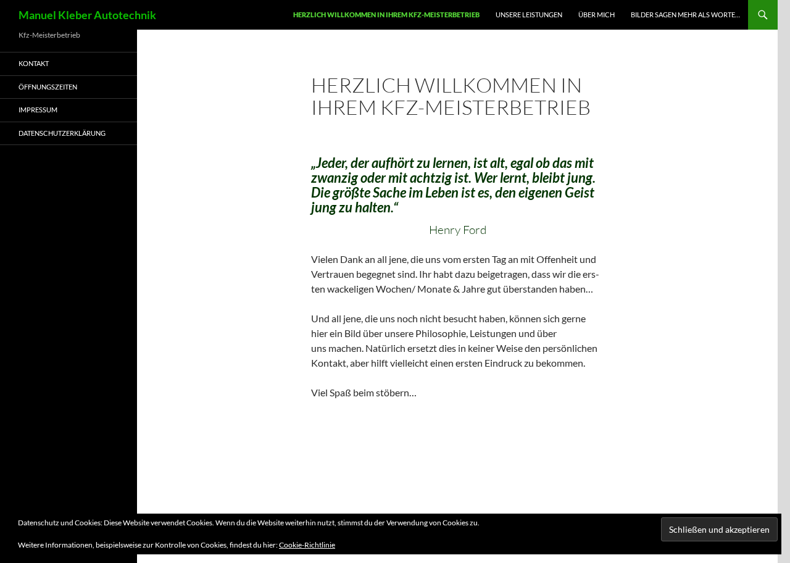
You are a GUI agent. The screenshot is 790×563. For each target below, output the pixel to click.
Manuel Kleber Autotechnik (87, 15)
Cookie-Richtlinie (307, 544)
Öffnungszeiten (48, 87)
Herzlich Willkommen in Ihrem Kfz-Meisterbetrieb (386, 14)
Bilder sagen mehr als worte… (685, 14)
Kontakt (34, 63)
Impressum (38, 110)
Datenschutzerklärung (62, 133)
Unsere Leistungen (529, 14)
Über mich (596, 14)
